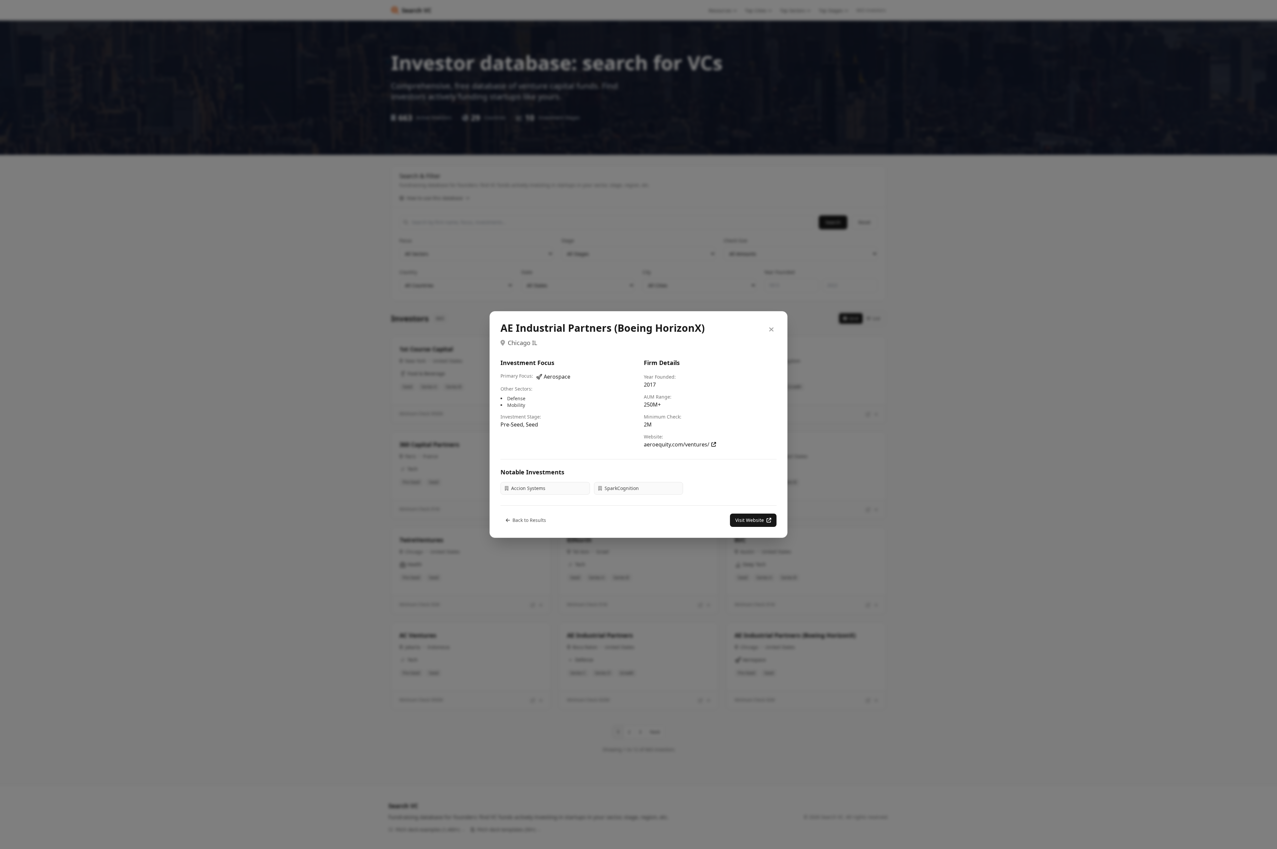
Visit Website (749, 520)
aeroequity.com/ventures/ (676, 444)
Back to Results (529, 520)
